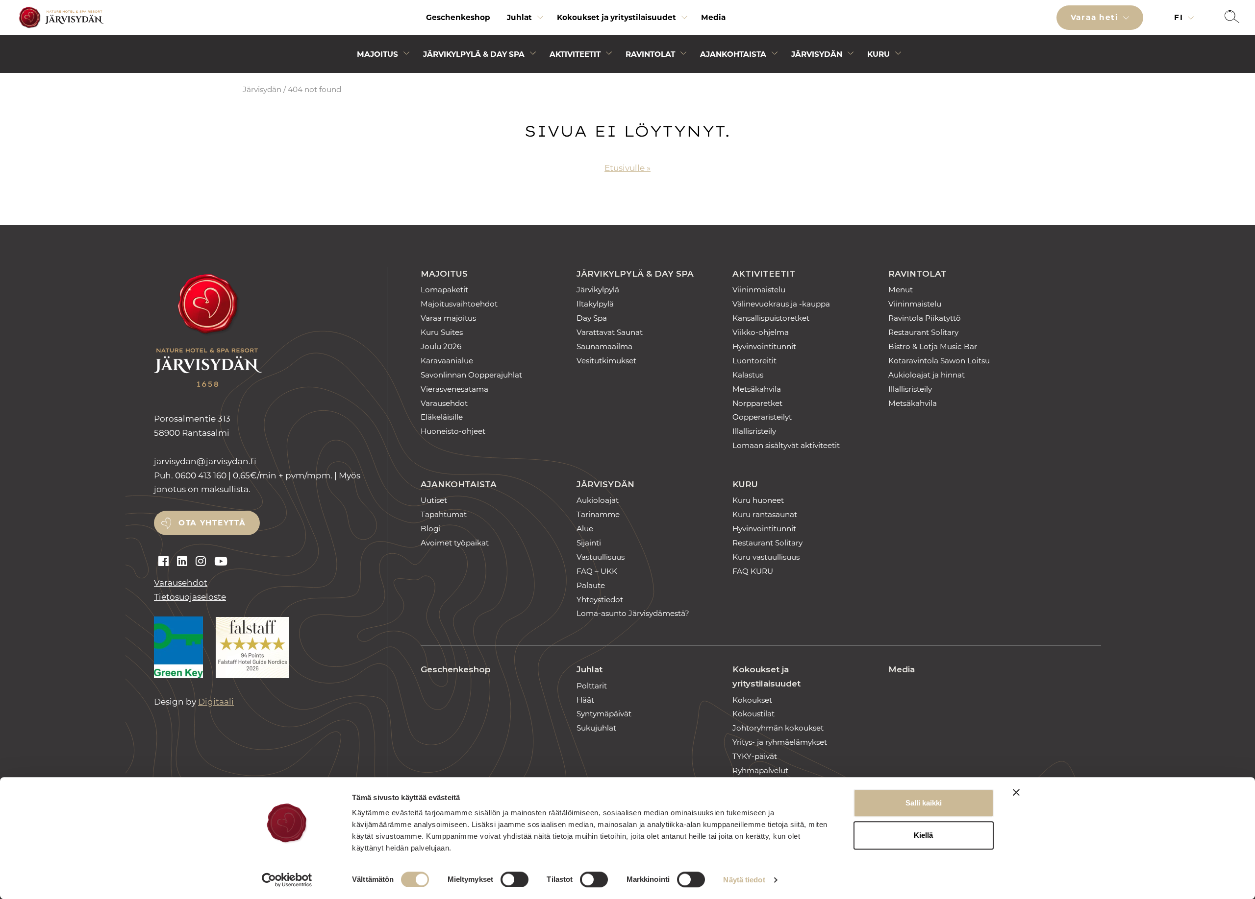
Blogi (431, 528)
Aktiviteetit (575, 54)
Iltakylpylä (595, 303)
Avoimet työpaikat (455, 542)
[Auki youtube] (220, 561)
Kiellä (923, 835)
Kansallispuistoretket (770, 318)
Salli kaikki (923, 803)
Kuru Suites (442, 332)
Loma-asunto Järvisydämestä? (633, 613)
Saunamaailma (604, 346)
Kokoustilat (753, 713)
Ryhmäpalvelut (760, 770)
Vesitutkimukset (606, 360)
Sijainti (589, 542)
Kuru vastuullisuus (766, 557)
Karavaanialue (447, 360)
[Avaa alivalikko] (540, 20)
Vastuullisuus (601, 557)
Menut (900, 289)
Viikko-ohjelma (760, 332)
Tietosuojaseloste (190, 597)
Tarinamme (598, 514)
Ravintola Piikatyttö (924, 318)
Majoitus (377, 54)
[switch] (514, 879)
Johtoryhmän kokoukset (778, 728)
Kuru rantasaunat (764, 514)
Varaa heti (1096, 17)
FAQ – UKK (597, 571)
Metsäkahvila (756, 389)
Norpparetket (757, 403)
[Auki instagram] (201, 561)
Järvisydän (816, 54)
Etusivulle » (627, 168)
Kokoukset (752, 700)
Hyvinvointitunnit (764, 346)
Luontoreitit (754, 360)
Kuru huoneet (758, 500)
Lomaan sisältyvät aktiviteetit (786, 445)
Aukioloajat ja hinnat (926, 374)
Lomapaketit (444, 289)
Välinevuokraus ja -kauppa (781, 303)
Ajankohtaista (733, 54)
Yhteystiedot (600, 599)
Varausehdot (180, 583)
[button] (1232, 17)
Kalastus (747, 374)
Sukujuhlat (596, 728)
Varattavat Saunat (610, 332)
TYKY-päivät (754, 756)
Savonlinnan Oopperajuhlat (471, 374)
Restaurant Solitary (923, 332)
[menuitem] (458, 17)
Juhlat (519, 17)
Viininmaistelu (758, 289)
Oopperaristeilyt (762, 417)
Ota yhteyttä (212, 522)
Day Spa (592, 318)
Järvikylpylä (598, 289)
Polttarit (592, 685)
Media (713, 17)
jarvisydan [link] (205, 461)
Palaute (591, 585)
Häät (585, 700)
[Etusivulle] (60, 17)
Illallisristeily (754, 431)
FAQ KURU (752, 571)
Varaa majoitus (448, 318)
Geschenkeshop (458, 17)
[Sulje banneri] (1016, 792)
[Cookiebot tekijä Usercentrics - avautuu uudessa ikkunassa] (287, 880)
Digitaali (216, 702)
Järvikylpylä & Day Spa (474, 54)
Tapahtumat (444, 514)
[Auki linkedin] (182, 561)
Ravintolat (650, 54)
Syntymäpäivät (604, 713)
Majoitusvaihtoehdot (459, 303)
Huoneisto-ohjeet (453, 431)
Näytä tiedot (744, 879)
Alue (585, 528)
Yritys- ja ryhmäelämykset (779, 742)
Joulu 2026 (441, 346)
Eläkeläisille (442, 417)
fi (1180, 17)
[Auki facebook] (163, 561)
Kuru (878, 54)
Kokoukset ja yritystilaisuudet (616, 17)
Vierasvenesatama (454, 389)
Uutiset (434, 500)
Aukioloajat (598, 500)
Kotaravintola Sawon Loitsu (939, 360)
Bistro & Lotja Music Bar (932, 346)
